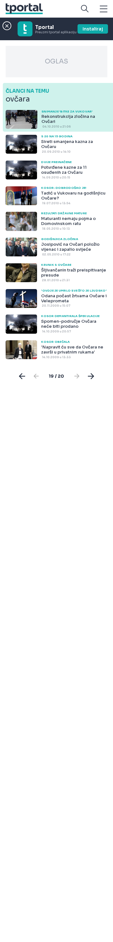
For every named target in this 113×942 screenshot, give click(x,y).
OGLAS (56, 61)
